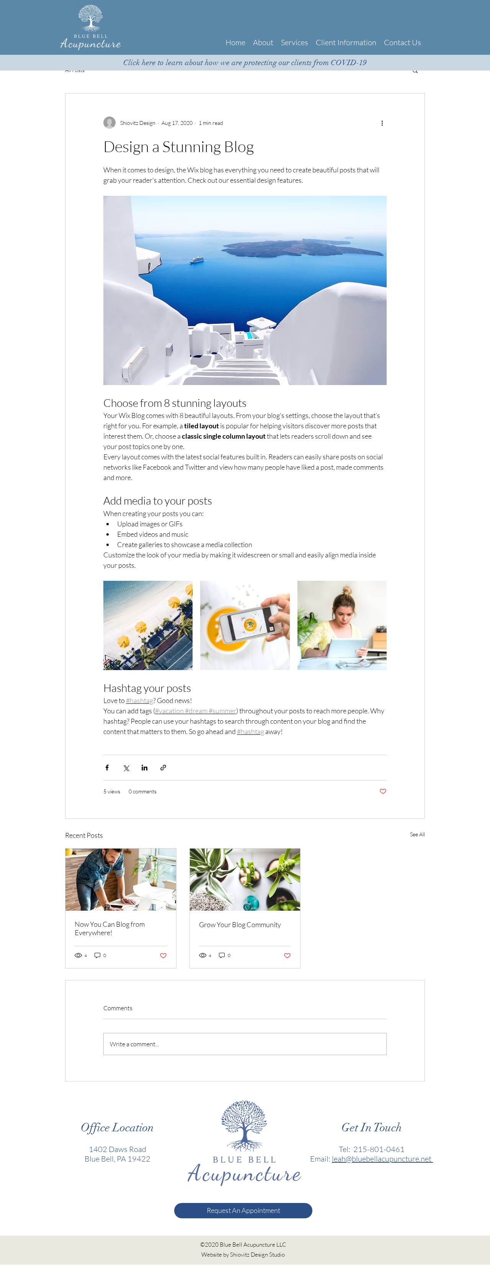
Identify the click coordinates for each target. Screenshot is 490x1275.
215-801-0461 (379, 1149)
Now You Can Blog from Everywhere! (110, 928)
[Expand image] (148, 625)
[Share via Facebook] (107, 767)
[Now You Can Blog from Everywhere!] (120, 880)
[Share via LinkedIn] (144, 767)
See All (417, 834)
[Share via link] (163, 767)
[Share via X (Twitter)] (125, 767)
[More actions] (382, 122)
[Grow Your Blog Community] (245, 880)
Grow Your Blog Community (240, 924)
